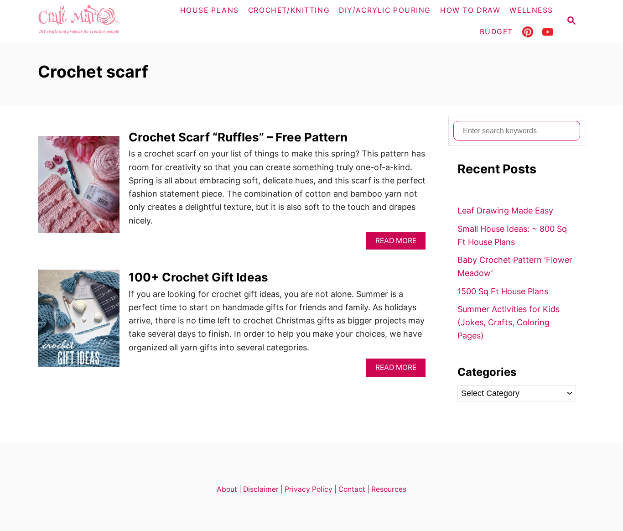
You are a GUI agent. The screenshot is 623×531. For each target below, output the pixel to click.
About (227, 489)
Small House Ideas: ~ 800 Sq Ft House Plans (512, 235)
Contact (351, 489)
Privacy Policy (308, 489)
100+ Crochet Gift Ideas (198, 277)
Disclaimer (261, 489)
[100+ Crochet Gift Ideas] (78, 322)
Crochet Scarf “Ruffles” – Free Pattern (238, 137)
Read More (398, 243)
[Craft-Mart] (97, 21)
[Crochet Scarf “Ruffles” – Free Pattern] (78, 188)
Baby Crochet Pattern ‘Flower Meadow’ (514, 266)
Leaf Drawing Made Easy (505, 210)
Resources (388, 489)
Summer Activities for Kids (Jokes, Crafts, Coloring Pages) (508, 322)
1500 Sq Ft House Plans (502, 291)
